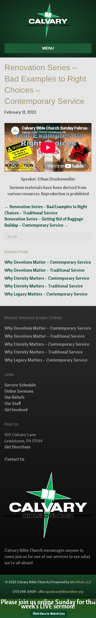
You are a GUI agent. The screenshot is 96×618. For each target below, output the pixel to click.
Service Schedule (20, 385)
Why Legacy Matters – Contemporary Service (46, 294)
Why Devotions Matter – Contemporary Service (47, 262)
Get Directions (17, 447)
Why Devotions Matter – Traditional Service (44, 270)
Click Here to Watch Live (49, 613)
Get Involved (15, 409)
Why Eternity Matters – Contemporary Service (46, 278)
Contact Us (14, 459)
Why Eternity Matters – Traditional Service (43, 286)
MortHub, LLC (80, 582)
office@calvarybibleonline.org (60, 591)
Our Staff (12, 403)
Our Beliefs (14, 397)
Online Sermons (18, 391)
